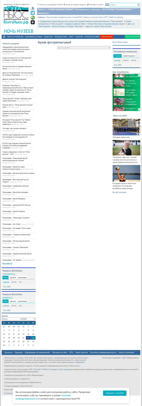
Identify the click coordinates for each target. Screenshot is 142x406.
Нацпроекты (43, 13)
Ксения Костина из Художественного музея (106, 24)
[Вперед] (139, 109)
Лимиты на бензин (90, 17)
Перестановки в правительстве (58, 17)
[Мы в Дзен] (33, 22)
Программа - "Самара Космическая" (16, 235)
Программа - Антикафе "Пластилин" (16, 228)
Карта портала (81, 352)
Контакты (8, 352)
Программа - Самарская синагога (15, 186)
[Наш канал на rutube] (33, 17)
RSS (61, 5)
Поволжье (42, 10)
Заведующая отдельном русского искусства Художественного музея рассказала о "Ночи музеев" (81, 21)
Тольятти (60, 10)
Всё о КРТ (103, 17)
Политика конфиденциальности (103, 352)
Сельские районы (123, 10)
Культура (79, 37)
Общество (48, 37)
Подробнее (79, 362)
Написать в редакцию (48, 5)
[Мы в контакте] (33, 8)
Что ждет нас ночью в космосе (14, 128)
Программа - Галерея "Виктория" (15, 247)
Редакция (19, 352)
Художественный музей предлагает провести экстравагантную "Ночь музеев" (16, 113)
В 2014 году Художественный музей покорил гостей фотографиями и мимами (16, 145)
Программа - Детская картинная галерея (18, 173)
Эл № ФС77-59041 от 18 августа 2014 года (50, 369)
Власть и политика (15, 37)
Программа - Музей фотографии (15, 192)
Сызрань (69, 10)
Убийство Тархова (116, 17)
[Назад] (139, 75)
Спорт (71, 37)
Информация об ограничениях (37, 352)
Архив (68, 5)
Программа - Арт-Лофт (11, 224)
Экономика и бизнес (33, 37)
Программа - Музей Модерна (13, 199)
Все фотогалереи (119, 192)
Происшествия (60, 37)
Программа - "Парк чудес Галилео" (16, 218)
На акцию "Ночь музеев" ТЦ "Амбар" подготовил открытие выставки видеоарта (16, 122)
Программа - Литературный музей (16, 241)
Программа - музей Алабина (13, 211)
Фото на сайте (120, 115)
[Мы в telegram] (33, 13)
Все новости (7, 263)
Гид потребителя (132, 37)
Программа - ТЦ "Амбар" (12, 260)
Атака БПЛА (77, 17)
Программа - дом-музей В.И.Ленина (16, 205)
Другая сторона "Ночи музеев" (99, 26)
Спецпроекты (106, 37)
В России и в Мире (92, 37)
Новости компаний (126, 352)
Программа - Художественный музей (16, 254)
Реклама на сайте (96, 5)
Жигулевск (96, 10)
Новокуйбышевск (82, 10)
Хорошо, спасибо (115, 393)
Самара (51, 10)
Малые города (108, 10)
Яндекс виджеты (79, 5)
